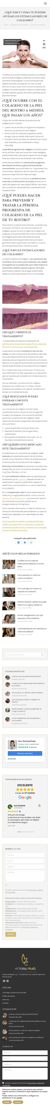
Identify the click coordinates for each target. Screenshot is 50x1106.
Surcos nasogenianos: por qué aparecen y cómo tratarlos (30, 616)
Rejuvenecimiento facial (12, 40)
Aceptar (7, 1102)
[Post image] (8, 564)
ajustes (19, 1098)
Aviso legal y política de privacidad (14, 992)
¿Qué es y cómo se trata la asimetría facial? (26, 676)
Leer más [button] (11, 826)
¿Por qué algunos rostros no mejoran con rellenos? (29, 590)
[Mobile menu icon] (45, 3)
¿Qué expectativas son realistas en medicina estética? (31, 630)
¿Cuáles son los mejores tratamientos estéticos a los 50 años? (30, 564)
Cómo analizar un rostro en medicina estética (28, 576)
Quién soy (5, 999)
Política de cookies (8, 996)
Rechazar (18, 1102)
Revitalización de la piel (12, 43)
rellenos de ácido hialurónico (14, 498)
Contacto (5, 1003)
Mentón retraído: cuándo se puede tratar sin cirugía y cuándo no (31, 603)
